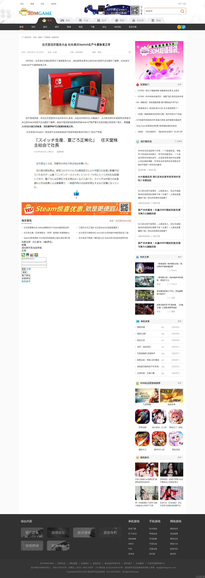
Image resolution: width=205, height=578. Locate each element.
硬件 (57, 27)
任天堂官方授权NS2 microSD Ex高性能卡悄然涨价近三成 (103, 233)
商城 (32, 4)
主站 (22, 4)
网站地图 (73, 563)
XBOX (131, 544)
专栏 (33, 27)
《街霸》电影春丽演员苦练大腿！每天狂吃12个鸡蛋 (159, 114)
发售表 (131, 554)
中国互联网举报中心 (156, 563)
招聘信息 (62, 563)
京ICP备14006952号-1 (41, 567)
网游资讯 (174, 529)
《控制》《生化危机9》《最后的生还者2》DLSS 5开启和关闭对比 (160, 133)
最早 (28, 281)
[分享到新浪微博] (32, 255)
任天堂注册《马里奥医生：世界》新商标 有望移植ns (46, 233)
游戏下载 (132, 529)
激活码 (173, 554)
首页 (35, 37)
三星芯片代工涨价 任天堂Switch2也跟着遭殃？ (99, 227)
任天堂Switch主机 (123, 221)
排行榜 (152, 554)
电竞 (81, 27)
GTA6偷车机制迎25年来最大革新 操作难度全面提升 (159, 120)
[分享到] (36, 255)
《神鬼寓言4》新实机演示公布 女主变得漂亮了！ (158, 108)
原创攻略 (132, 539)
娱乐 (45, 27)
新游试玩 (174, 549)
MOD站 (117, 27)
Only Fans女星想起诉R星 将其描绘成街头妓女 (157, 126)
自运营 (53, 4)
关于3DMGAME (47, 563)
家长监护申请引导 (112, 563)
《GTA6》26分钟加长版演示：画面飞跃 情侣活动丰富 (160, 96)
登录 (180, 4)
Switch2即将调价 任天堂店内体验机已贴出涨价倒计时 (47, 238)
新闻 (21, 27)
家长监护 (128, 563)
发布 (24, 272)
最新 (24, 281)
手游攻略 (153, 539)
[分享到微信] (23, 255)
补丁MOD (132, 534)
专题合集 (153, 549)
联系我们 (85, 563)
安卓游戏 (153, 529)
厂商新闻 (47, 37)
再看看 (179, 141)
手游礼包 (153, 544)
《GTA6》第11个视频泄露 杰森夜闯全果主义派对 (158, 90)
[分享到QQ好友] (27, 255)
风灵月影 (133, 27)
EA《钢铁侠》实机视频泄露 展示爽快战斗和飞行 (158, 102)
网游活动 (174, 539)
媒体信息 (97, 563)
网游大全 (174, 544)
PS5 (130, 549)
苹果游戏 (153, 534)
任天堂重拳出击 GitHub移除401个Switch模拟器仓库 (46, 227)
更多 (180, 84)
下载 (93, 27)
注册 (184, 4)
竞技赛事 (174, 534)
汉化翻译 (140, 563)
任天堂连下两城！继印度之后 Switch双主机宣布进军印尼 (103, 238)
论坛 (42, 4)
